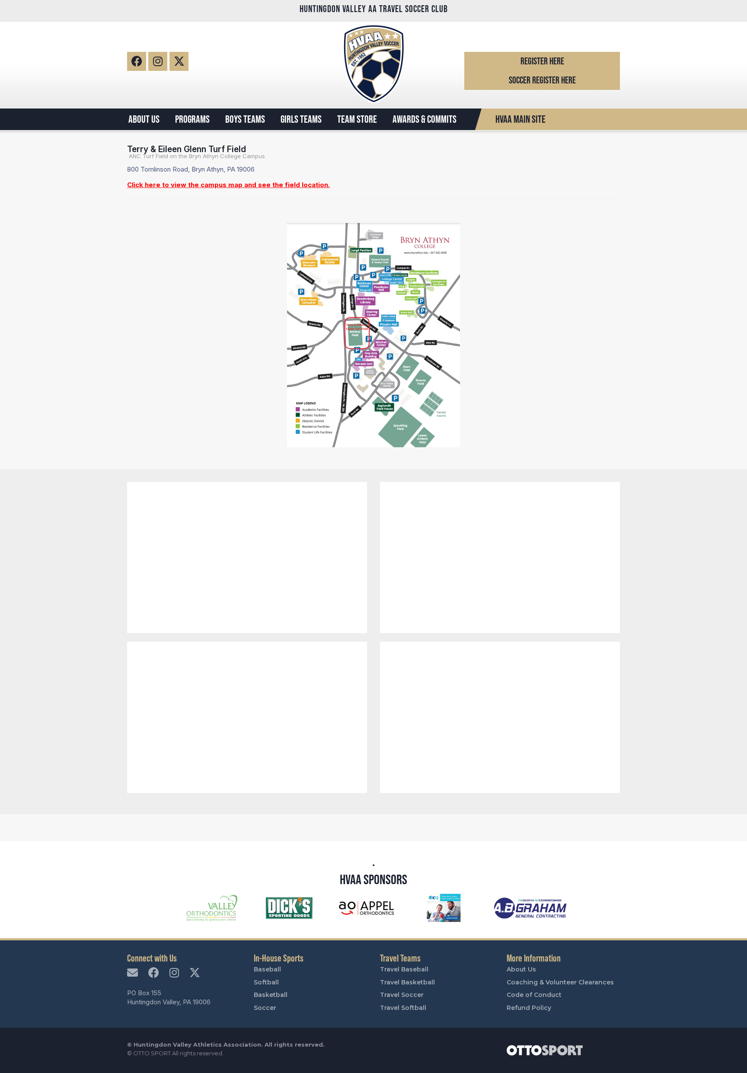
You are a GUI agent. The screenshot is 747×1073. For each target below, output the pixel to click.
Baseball (267, 969)
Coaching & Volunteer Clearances (560, 982)
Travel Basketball (407, 982)
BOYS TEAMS (245, 119)
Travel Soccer (402, 995)
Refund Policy (529, 1008)
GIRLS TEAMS (301, 119)
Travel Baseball (404, 969)
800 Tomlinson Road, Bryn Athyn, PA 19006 (191, 169)
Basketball (270, 995)
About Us (521, 969)
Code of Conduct (534, 995)
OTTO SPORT (152, 1053)
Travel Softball (403, 1008)
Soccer (265, 1008)
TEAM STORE (357, 119)
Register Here (542, 61)
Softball (266, 982)
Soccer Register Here (542, 80)
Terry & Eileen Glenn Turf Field (186, 149)
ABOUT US (144, 119)
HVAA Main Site (520, 119)
